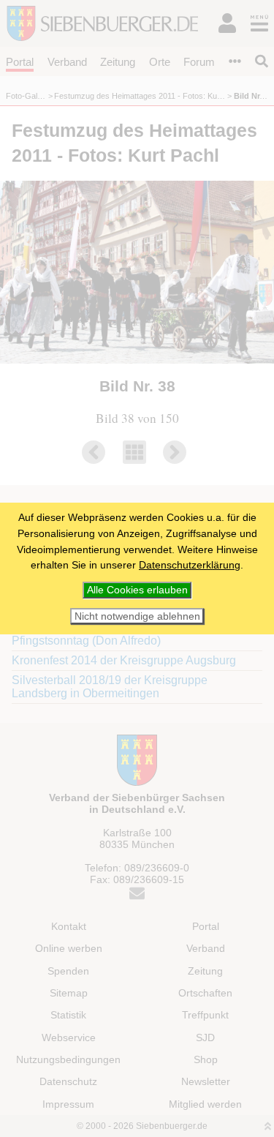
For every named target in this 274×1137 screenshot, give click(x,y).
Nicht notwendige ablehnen (137, 616)
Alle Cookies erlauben (137, 590)
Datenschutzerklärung (189, 565)
